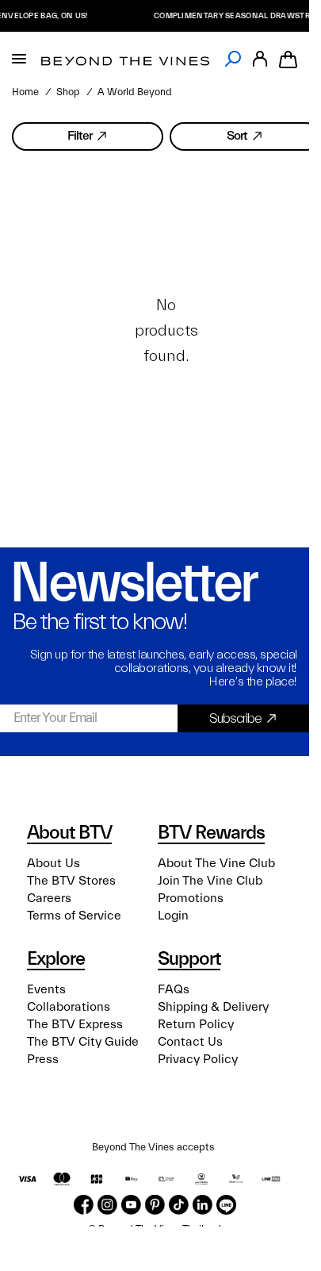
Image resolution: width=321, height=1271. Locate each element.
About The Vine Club (216, 863)
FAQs (173, 989)
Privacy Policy (198, 1059)
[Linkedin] (202, 1205)
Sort (237, 136)
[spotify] (226, 1205)
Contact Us (190, 1042)
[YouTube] (131, 1205)
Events (46, 989)
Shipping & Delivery (213, 1007)
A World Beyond (134, 92)
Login (173, 915)
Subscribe (235, 718)
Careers (49, 898)
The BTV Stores (71, 881)
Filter (79, 136)
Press (43, 1059)
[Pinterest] (155, 1205)
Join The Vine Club (210, 881)
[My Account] (259, 59)
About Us (53, 863)
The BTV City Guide (83, 1042)
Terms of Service (74, 915)
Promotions (191, 898)
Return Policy (196, 1024)
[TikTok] (179, 1205)
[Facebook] (84, 1205)
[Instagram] (107, 1205)
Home (25, 92)
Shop (68, 92)
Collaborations (68, 1007)
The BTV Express (75, 1024)
